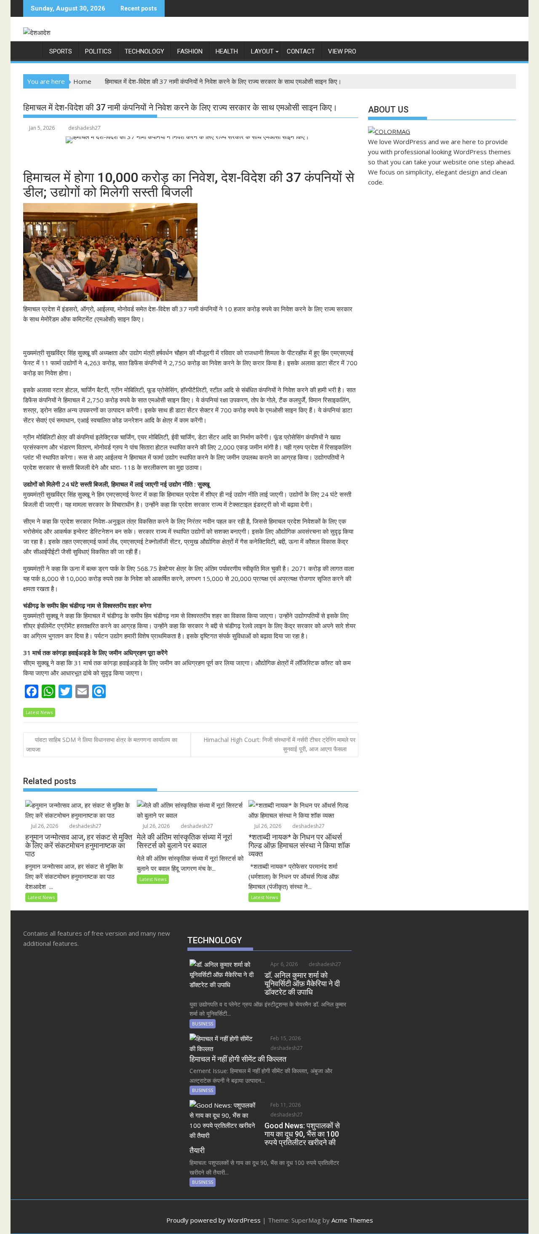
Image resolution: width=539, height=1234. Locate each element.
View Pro (342, 51)
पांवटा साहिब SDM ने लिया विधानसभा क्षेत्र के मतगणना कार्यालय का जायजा (101, 744)
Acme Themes (352, 1220)
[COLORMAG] (389, 131)
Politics (98, 51)
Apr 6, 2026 (283, 964)
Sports (60, 51)
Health (227, 51)
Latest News (39, 712)
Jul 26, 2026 (44, 826)
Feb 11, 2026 (285, 1104)
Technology (144, 51)
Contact (301, 51)
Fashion (190, 51)
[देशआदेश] (31, 49)
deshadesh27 (84, 127)
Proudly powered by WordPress (213, 1220)
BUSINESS (202, 1023)
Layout (262, 51)
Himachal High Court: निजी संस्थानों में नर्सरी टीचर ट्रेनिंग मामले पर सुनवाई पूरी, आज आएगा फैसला (279, 744)
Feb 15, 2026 (285, 1038)
